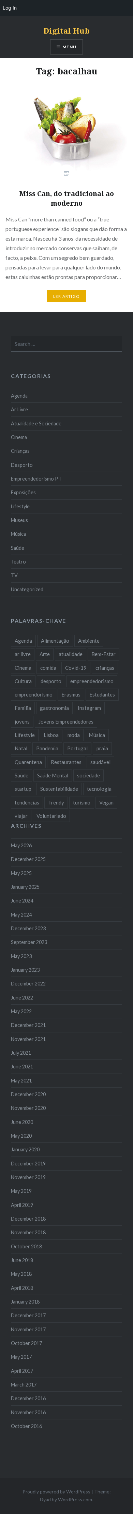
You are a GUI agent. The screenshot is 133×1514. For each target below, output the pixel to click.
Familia (23, 708)
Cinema (19, 437)
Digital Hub (66, 30)
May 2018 (21, 1274)
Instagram (89, 708)
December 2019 (28, 1163)
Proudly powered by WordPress (56, 1491)
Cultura (23, 681)
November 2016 (28, 1412)
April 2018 (22, 1288)
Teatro (18, 562)
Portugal (77, 748)
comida (48, 668)
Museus (19, 520)
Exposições (23, 492)
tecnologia (99, 789)
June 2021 (22, 1066)
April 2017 (22, 1371)
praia (102, 748)
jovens (22, 721)
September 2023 (29, 942)
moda (74, 735)
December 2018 (28, 1219)
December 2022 (28, 983)
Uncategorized (27, 589)
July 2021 (21, 1053)
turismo (81, 802)
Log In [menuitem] (10, 8)
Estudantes (102, 694)
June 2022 (22, 998)
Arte (45, 654)
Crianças (20, 451)
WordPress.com (75, 1499)
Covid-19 (76, 668)
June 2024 (22, 901)
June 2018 (22, 1260)
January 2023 (25, 970)
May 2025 (21, 873)
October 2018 (26, 1246)
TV (14, 575)
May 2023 (21, 956)
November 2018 (28, 1232)
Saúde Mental (52, 775)
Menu (69, 46)
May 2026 (21, 845)
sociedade (88, 775)
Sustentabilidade (59, 789)
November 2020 (28, 1108)
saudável (100, 762)
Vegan (106, 802)
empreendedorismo (92, 681)
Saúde (17, 548)
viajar (21, 816)
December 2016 (28, 1398)
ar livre (23, 654)
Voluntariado (51, 816)
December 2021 (28, 1025)
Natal (21, 748)
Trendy (56, 802)
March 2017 (23, 1385)
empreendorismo (34, 694)
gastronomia (54, 708)
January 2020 (25, 1149)
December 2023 (28, 928)
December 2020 (28, 1094)
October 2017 (26, 1343)
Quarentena (28, 762)
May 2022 (21, 1011)
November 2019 (28, 1177)
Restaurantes (66, 762)
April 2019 (22, 1205)
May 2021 (21, 1080)
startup (23, 789)
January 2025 (25, 887)
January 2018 (25, 1302)
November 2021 (28, 1039)
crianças (104, 668)
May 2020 (21, 1136)
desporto (51, 681)
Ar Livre (19, 409)
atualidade (71, 654)
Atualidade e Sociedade (36, 423)
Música (18, 534)
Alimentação (55, 641)
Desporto (22, 465)
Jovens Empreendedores (66, 721)
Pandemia (47, 748)
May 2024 (21, 915)
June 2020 (22, 1122)
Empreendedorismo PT (36, 479)
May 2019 (21, 1191)
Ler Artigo (66, 296)
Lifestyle (20, 506)
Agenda (19, 396)
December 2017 (28, 1315)
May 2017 (21, 1357)
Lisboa (51, 735)
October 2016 (26, 1426)
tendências (27, 802)
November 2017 (28, 1329)
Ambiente (89, 641)
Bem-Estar (103, 654)
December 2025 (28, 859)
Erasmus (70, 694)
